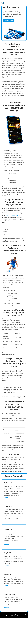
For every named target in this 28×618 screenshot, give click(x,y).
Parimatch (8, 69)
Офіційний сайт (9, 20)
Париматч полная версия (12, 215)
